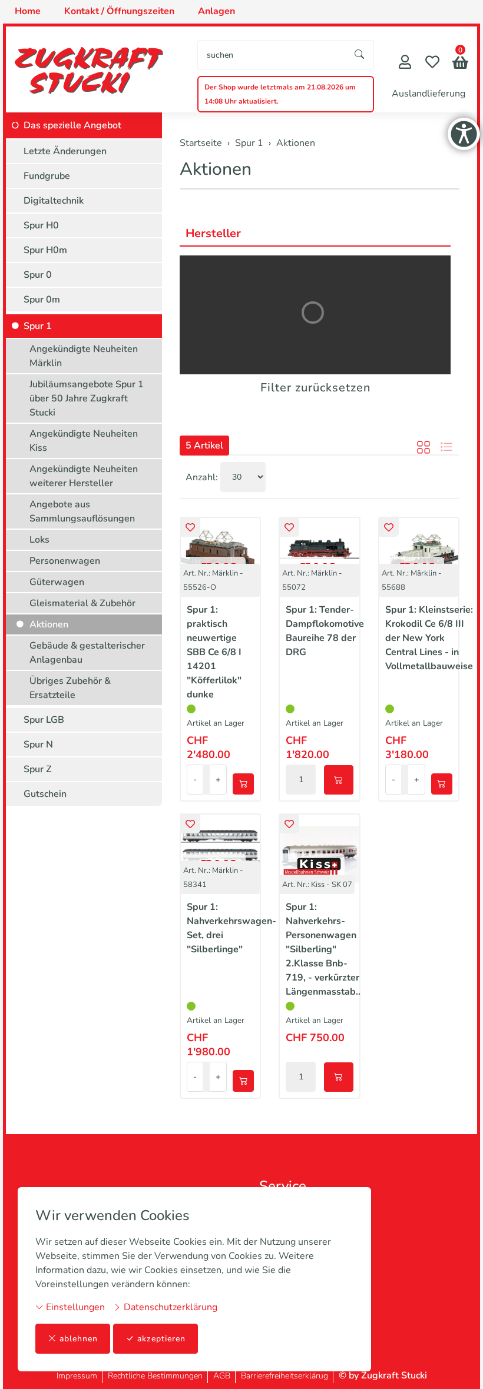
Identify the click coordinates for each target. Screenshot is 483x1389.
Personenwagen (64, 560)
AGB (221, 1375)
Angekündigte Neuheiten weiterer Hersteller (83, 476)
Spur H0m (45, 250)
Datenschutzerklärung (169, 1307)
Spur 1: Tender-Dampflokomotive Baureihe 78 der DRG (325, 631)
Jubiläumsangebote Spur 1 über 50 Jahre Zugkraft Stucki (86, 398)
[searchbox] (271, 55)
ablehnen (78, 1338)
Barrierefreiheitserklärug (284, 1375)
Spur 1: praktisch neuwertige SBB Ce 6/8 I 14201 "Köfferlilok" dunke (214, 652)
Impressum (77, 1375)
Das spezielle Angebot (72, 125)
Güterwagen (56, 582)
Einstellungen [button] (74, 1307)
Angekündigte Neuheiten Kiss (83, 440)
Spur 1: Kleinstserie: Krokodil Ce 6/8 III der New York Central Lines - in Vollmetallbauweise (429, 638)
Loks (39, 539)
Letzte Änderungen (65, 151)
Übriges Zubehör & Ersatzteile (70, 688)
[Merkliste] (432, 63)
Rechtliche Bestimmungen (155, 1375)
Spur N (38, 744)
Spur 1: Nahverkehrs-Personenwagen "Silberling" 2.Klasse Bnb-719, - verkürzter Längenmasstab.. (323, 949)
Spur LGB (44, 719)
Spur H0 (41, 225)
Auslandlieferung (428, 93)
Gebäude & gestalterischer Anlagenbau (87, 652)
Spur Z (38, 769)
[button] (460, 63)
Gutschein (45, 793)
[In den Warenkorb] (243, 784)
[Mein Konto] (405, 63)
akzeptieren (161, 1338)
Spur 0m (42, 299)
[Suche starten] (360, 55)
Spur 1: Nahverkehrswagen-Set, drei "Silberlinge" (231, 928)
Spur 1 (38, 326)
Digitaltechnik (54, 200)
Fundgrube (47, 176)
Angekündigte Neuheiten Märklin (83, 356)
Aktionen (216, 169)
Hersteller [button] (213, 233)
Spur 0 (38, 274)
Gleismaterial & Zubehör (82, 603)
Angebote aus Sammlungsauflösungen (82, 511)
